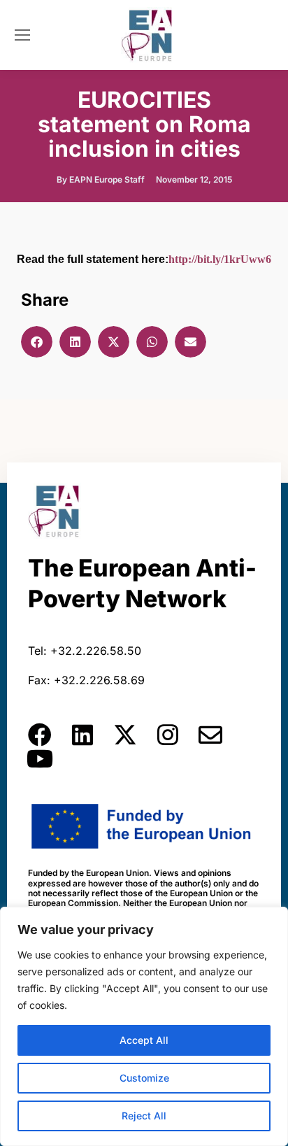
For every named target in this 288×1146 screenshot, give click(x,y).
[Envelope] (210, 735)
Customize (144, 1078)
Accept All (144, 1040)
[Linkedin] (82, 735)
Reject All (144, 1116)
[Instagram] (168, 735)
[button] (36, 342)
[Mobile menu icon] (22, 35)
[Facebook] (40, 735)
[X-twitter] (125, 735)
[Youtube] (40, 758)
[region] (144, 1026)
